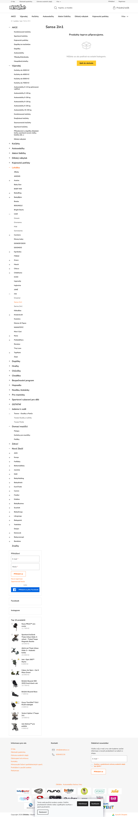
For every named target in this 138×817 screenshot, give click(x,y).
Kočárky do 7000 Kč (21, 83)
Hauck (16, 264)
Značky (15, 545)
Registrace (122, 1)
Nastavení (43, 812)
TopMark (17, 352)
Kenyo (16, 457)
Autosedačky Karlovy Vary (72, 784)
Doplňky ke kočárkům (22, 44)
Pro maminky (18, 394)
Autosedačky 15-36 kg (22, 110)
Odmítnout (83, 804)
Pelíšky (16, 439)
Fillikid (16, 256)
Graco (16, 260)
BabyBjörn (18, 197)
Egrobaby (17, 252)
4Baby (16, 172)
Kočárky (16, 143)
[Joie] (115, 791)
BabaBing (17, 193)
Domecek (17, 533)
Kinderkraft (18, 315)
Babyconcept (19, 537)
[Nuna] (53, 791)
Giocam (17, 218)
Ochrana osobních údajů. (44, 2)
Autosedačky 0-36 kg (22, 97)
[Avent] (107, 806)
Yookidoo (17, 524)
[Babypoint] (23, 791)
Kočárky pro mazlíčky (22, 435)
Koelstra (17, 319)
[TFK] (38, 791)
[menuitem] (13, 16)
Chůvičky (16, 370)
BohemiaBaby (19, 466)
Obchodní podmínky (25, 2)
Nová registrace (17, 579)
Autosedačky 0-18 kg (22, 93)
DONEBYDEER (19, 243)
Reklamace (15, 770)
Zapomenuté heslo (18, 581)
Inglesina (17, 285)
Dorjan (16, 529)
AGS (15, 453)
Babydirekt (18, 482)
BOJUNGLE (18, 205)
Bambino (17, 541)
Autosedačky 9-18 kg (22, 102)
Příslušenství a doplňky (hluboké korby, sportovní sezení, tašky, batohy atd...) (26, 133)
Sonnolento (18, 231)
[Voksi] (99, 791)
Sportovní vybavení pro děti (25, 399)
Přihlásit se (18, 574)
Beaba (16, 201)
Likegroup (18, 516)
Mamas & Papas (20, 323)
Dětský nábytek (20, 139)
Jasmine (17, 470)
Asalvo (16, 180)
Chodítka (16, 375)
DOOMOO (18, 247)
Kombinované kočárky (22, 32)
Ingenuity (17, 281)
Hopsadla (16, 385)
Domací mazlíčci (20, 426)
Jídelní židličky (19, 153)
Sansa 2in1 (18, 302)
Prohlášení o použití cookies (21, 767)
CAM (16, 214)
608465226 (60, 754)
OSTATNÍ (16, 404)
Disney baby (18, 239)
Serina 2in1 (18, 306)
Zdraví (15, 443)
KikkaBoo (17, 310)
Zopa (16, 357)
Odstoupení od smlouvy (19, 758)
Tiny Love (17, 348)
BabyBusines (19, 503)
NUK (16, 474)
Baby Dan (17, 184)
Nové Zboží (17, 448)
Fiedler (16, 495)
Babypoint (18, 520)
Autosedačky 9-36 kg (22, 106)
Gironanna (18, 222)
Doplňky (17, 49)
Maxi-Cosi (18, 331)
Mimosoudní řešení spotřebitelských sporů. (27, 764)
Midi (15, 226)
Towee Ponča (19, 422)
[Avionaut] (30, 806)
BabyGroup (18, 512)
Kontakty (14, 761)
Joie (15, 294)
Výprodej (16, 65)
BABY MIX (18, 189)
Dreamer (17, 298)
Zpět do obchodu (86, 63)
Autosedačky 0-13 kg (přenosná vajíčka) (26, 88)
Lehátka (16, 167)
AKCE (14, 27)
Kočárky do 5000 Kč (21, 79)
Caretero (17, 235)
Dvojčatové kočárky (21, 118)
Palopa (16, 431)
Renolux (17, 344)
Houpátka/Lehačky (21, 61)
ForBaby (17, 461)
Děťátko (59, 784)
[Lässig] (84, 791)
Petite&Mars (18, 340)
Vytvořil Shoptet (121, 815)
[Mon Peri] (24, 799)
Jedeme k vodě (19, 409)
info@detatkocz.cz (62, 750)
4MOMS (17, 176)
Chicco (16, 268)
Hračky (15, 366)
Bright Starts (19, 210)
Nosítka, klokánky (20, 390)
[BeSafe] (69, 791)
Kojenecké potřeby (21, 40)
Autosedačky (19, 53)
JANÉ (16, 289)
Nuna (16, 336)
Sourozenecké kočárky (22, 123)
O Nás (13, 2)
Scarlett (17, 508)
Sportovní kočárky (21, 36)
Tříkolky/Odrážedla (21, 57)
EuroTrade (18, 487)
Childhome (18, 273)
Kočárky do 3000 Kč (21, 70)
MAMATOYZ (18, 327)
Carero (16, 491)
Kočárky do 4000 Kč (21, 74)
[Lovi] (113, 799)
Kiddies (17, 499)
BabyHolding (19, 478)
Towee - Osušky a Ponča (23, 413)
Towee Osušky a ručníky (23, 418)
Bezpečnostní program (23, 380)
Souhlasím (95, 804)
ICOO (16, 277)
